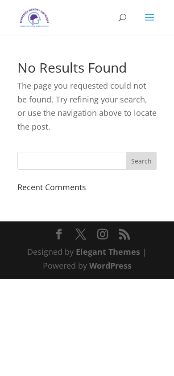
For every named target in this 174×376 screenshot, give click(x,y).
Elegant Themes (108, 251)
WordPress (110, 265)
